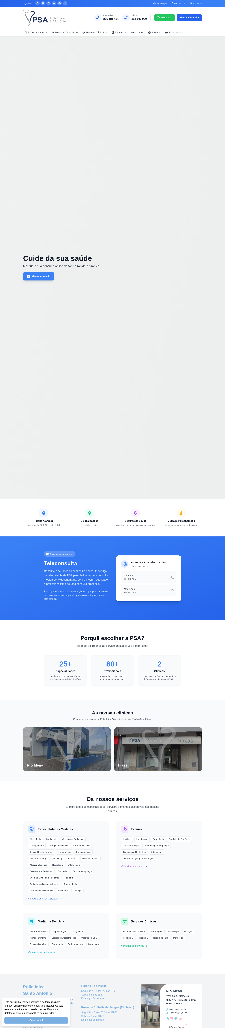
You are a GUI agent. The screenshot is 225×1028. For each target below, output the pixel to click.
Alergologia (35, 839)
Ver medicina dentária (40, 952)
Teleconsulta (176, 32)
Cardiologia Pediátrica (73, 839)
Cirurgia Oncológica (58, 845)
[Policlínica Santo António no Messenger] (59, 3)
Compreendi (36, 1020)
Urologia (77, 890)
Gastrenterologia (131, 845)
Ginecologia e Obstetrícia (65, 858)
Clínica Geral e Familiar (41, 852)
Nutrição (188, 931)
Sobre (154, 32)
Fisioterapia (173, 931)
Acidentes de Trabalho (134, 931)
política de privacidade (43, 1013)
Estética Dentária (38, 944)
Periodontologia (75, 944)
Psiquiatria (63, 890)
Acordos (139, 32)
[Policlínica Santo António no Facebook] (43, 3)
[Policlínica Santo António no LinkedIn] (48, 3)
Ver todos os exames (132, 866)
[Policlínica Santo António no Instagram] (37, 3)
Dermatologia (64, 852)
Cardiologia (51, 839)
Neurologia (57, 865)
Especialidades (36, 32)
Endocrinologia (83, 852)
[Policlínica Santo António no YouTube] (54, 3)
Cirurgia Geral (37, 845)
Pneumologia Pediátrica (41, 890)
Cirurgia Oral (77, 931)
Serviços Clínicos (95, 32)
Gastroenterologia (38, 858)
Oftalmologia (74, 865)
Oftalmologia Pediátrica (41, 871)
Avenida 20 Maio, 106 (177, 996)
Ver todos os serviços (132, 946)
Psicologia (143, 938)
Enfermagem (156, 931)
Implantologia (59, 931)
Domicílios (178, 938)
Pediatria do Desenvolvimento (44, 884)
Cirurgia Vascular (81, 845)
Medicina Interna (90, 858)
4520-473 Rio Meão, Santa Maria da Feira (181, 1002)
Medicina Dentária (65, 32)
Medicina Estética (38, 865)
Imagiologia (142, 839)
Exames (119, 32)
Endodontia (57, 944)
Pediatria (69, 878)
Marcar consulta (41, 276)
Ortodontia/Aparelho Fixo (64, 938)
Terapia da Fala (160, 938)
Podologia (128, 938)
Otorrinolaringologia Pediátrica (44, 878)
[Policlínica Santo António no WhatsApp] (65, 3)
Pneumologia (70, 884)
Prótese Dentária (38, 938)
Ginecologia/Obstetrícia (134, 852)
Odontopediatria (89, 938)
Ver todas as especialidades (43, 898)
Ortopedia (62, 871)
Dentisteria (93, 944)
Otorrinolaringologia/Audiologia (138, 858)
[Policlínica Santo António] (44, 18)
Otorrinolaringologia (82, 871)
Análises (127, 839)
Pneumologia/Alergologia (156, 845)
